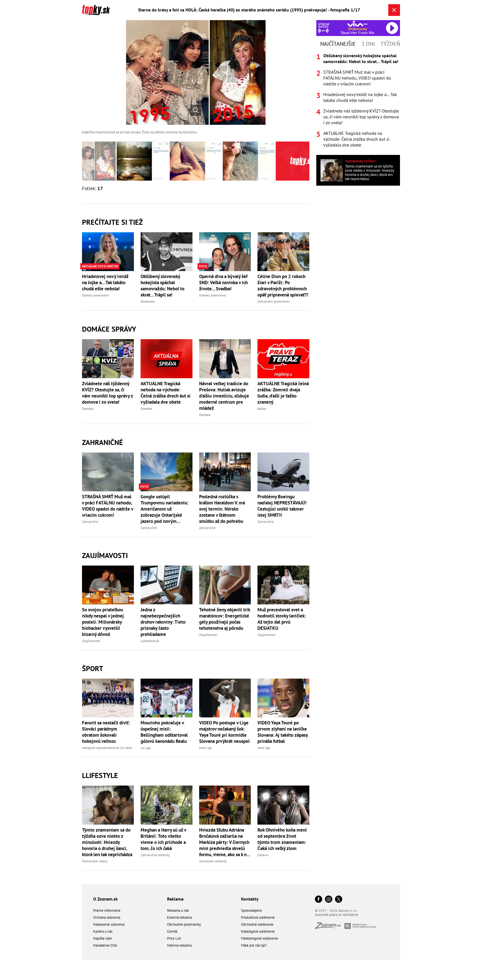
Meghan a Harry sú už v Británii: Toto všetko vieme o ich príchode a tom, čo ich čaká (163, 839)
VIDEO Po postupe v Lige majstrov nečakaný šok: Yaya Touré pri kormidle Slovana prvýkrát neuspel (224, 732)
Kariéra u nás (102, 931)
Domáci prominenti (95, 295)
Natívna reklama (179, 945)
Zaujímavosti (105, 555)
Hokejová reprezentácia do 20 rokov (107, 748)
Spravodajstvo (251, 910)
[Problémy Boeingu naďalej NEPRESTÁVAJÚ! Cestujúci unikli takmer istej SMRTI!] (283, 472)
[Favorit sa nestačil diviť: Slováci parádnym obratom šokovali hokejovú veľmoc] (108, 698)
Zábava (262, 855)
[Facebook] (318, 899)
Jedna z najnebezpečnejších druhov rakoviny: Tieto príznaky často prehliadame (163, 622)
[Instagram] (328, 899)
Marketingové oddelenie (259, 938)
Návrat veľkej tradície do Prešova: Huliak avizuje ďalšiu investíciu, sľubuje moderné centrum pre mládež (224, 395)
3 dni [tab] (368, 43)
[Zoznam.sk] (329, 927)
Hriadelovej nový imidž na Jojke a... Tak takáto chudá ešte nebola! (105, 282)
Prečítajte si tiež (112, 222)
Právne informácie (106, 910)
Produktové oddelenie (258, 917)
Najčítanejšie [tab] (338, 43)
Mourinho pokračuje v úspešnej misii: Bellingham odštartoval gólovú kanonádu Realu (164, 732)
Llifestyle (100, 775)
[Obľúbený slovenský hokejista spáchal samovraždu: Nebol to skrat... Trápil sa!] (166, 251)
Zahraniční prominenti (273, 301)
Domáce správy (109, 329)
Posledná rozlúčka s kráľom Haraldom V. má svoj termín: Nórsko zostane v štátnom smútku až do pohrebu (222, 509)
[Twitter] (338, 899)
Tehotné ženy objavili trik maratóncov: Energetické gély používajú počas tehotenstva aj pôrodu (224, 619)
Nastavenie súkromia (108, 924)
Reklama (175, 899)
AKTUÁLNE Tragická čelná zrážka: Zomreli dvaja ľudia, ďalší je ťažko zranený (283, 392)
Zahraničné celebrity (155, 855)
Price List (174, 938)
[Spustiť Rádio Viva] (357, 24)
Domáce (87, 408)
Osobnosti (148, 301)
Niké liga (205, 748)
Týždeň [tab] (390, 43)
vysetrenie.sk (150, 641)
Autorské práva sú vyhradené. (337, 914)
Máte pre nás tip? (254, 945)
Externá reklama (179, 917)
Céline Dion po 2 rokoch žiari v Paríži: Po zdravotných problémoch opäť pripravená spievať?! (282, 285)
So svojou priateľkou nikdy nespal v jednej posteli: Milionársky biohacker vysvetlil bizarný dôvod (103, 622)
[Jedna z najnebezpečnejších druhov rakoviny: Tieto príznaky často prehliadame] (166, 585)
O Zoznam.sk (105, 899)
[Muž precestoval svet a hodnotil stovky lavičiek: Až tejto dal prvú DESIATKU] (283, 585)
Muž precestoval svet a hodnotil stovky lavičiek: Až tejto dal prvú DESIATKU (281, 619)
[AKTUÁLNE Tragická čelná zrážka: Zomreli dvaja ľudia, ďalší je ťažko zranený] (283, 358)
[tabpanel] (358, 100)
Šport (92, 668)
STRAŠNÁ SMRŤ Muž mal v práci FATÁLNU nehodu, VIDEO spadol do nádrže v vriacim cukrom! (107, 506)
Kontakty (250, 899)
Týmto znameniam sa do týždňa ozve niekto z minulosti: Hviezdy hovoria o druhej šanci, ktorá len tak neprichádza (107, 842)
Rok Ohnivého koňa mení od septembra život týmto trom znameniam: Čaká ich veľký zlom (282, 839)
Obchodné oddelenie (257, 924)
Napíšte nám (102, 938)
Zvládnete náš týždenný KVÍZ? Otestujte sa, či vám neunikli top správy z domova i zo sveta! (107, 392)
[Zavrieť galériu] (394, 10)
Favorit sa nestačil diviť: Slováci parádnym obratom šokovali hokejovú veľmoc (106, 732)
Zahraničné (102, 442)
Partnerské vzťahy (95, 861)
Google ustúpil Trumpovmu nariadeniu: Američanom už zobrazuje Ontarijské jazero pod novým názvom (165, 509)
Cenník (172, 931)
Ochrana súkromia (106, 917)
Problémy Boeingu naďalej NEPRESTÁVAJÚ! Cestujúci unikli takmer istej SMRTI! (282, 506)
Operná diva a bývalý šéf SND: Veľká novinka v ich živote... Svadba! (223, 282)
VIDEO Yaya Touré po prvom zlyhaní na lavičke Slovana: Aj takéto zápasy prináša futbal (282, 732)
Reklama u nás (178, 910)
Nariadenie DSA (105, 945)
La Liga (146, 748)
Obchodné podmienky (184, 924)
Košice (261, 408)
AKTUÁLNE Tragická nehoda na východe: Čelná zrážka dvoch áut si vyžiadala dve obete (166, 392)
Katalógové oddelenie (258, 931)
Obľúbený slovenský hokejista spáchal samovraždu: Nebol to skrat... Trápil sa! (162, 285)
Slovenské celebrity (213, 861)
